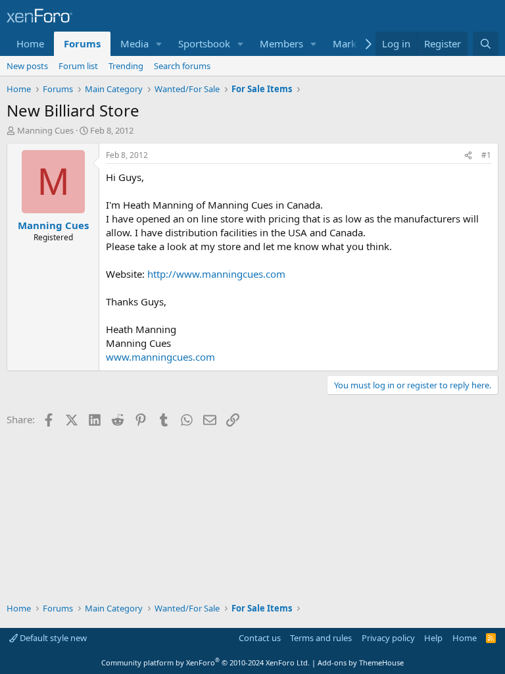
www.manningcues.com (160, 356)
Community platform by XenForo (205, 662)
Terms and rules (321, 638)
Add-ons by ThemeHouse (361, 662)
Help (433, 638)
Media (134, 43)
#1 (486, 155)
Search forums (182, 66)
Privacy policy (388, 638)
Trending (125, 66)
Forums (82, 43)
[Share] (468, 155)
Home (30, 43)
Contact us (260, 638)
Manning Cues (45, 130)
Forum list (78, 66)
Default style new (52, 638)
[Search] (485, 44)
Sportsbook (204, 43)
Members (281, 43)
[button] (159, 44)
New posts (27, 66)
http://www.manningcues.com (216, 273)
